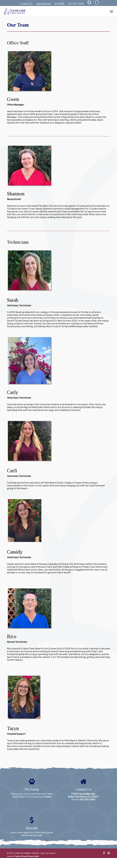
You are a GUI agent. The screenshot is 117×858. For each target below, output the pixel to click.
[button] (111, 11)
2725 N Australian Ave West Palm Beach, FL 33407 (83, 795)
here (48, 796)
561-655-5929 (87, 799)
